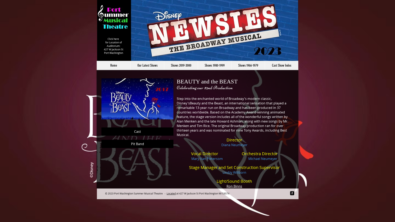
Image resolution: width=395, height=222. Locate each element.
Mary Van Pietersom (207, 158)
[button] (181, 65)
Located (171, 193)
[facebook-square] (292, 193)
